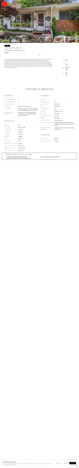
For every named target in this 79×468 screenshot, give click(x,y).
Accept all (73, 463)
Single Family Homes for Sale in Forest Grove (19, 158)
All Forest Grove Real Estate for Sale (17, 156)
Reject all (58, 463)
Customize (65, 463)
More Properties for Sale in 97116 (50, 156)
